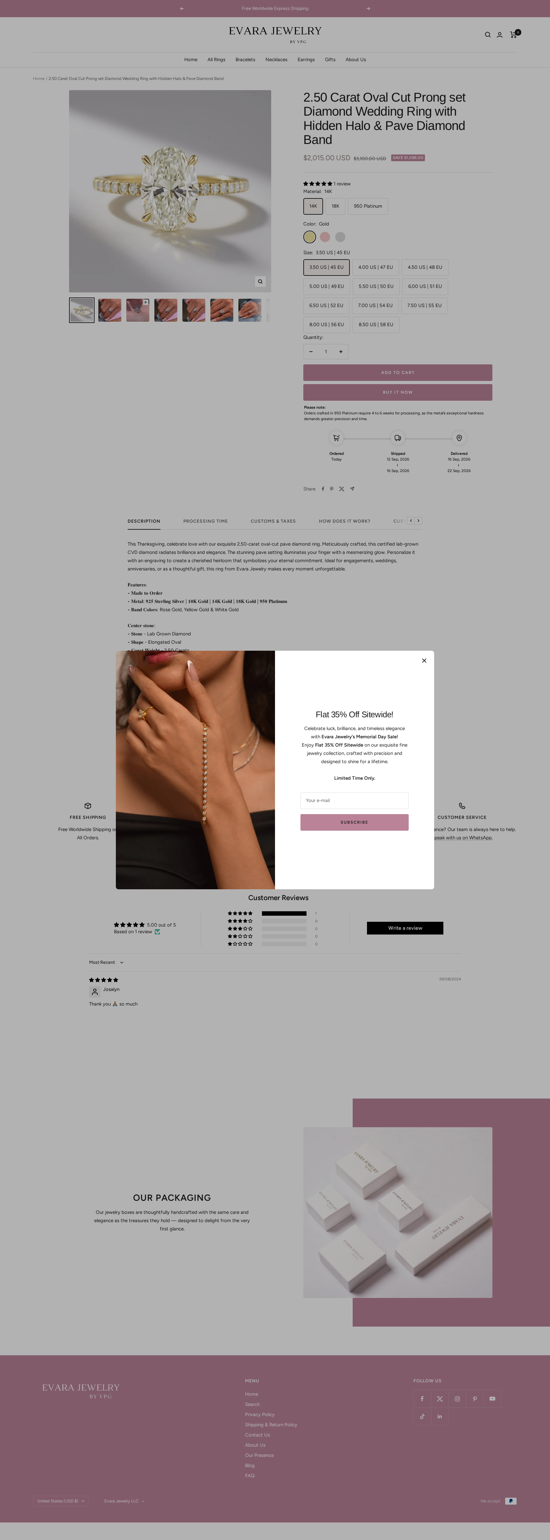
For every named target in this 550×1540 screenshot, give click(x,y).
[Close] (424, 660)
